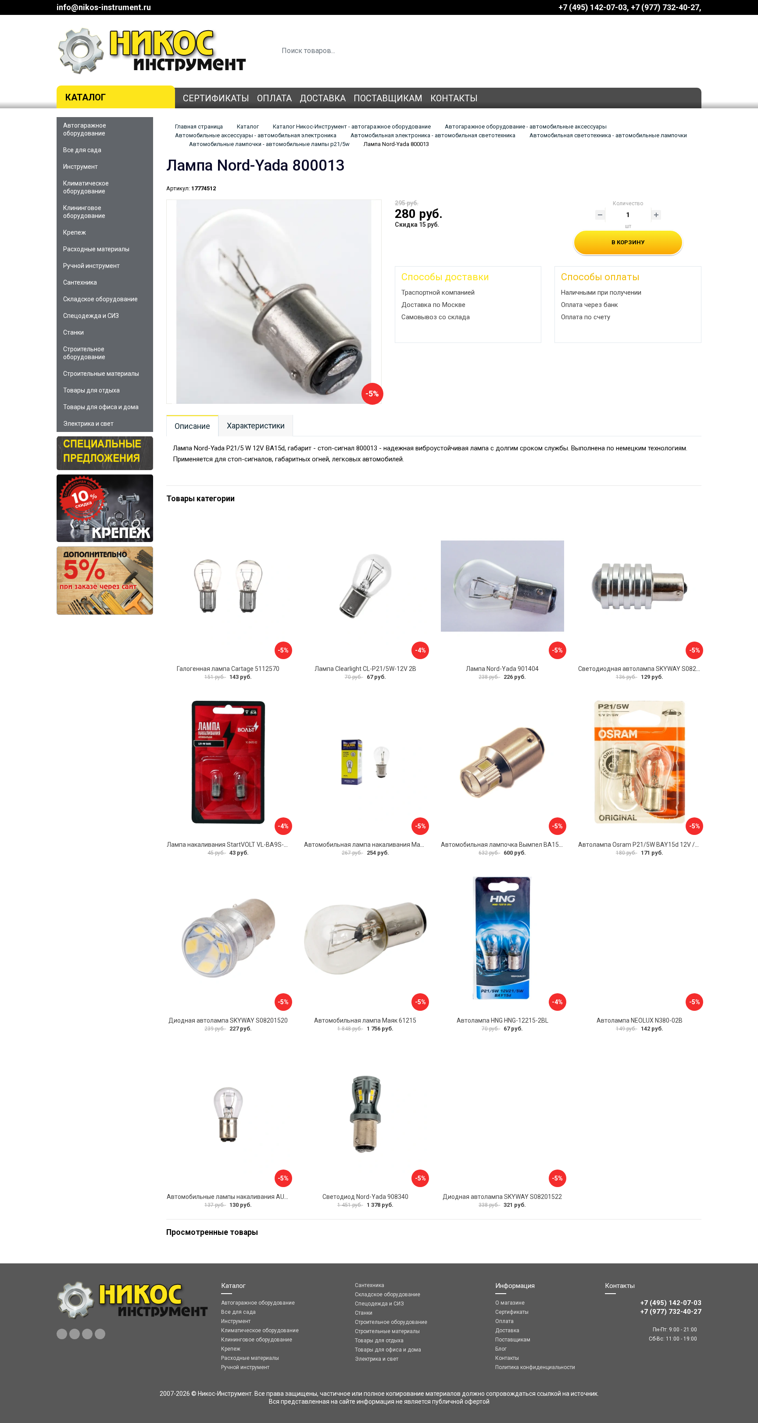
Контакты (454, 98)
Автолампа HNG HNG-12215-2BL (502, 1020)
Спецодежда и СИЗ (91, 315)
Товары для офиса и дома (101, 406)
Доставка (323, 98)
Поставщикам (388, 98)
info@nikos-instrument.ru (104, 7)
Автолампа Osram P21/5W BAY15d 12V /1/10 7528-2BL (657, 844)
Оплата (274, 98)
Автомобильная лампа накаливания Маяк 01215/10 (379, 844)
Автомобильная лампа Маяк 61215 (365, 1020)
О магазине (510, 1303)
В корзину (627, 242)
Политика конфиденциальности (535, 1367)
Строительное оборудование (84, 353)
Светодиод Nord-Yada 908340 (365, 1196)
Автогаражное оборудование (84, 129)
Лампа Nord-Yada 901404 (502, 668)
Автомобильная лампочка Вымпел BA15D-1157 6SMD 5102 (526, 844)
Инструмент (80, 166)
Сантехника (80, 282)
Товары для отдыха (91, 390)
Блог (501, 1349)
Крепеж (74, 232)
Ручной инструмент (91, 265)
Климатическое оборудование (86, 187)
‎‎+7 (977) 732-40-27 (665, 7)
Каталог (85, 97)
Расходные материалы (96, 249)
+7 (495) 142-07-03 (592, 7)
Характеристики (256, 425)
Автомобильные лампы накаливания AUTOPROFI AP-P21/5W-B (258, 1196)
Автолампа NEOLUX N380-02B (640, 1020)
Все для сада (82, 149)
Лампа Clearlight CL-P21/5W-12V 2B (365, 668)
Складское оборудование (100, 299)
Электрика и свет (88, 423)
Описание (192, 426)
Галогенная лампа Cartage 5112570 (228, 668)
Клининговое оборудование (84, 211)
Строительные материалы (101, 373)
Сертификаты (216, 98)
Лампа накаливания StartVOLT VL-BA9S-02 (229, 844)
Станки (73, 332)
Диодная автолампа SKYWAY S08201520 (228, 1020)
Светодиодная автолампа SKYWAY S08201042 (646, 668)
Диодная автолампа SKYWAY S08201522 (502, 1196)
